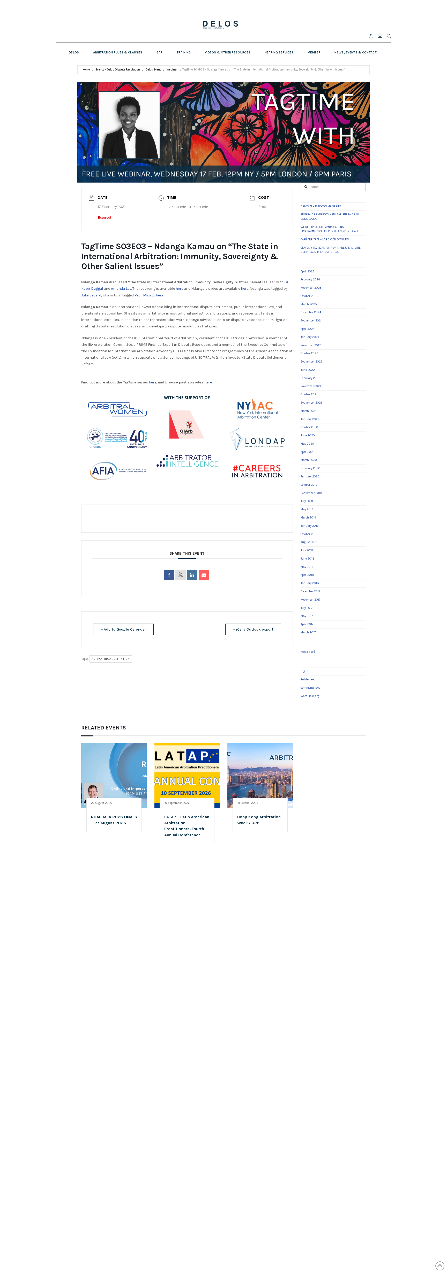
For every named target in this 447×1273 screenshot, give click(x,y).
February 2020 (310, 468)
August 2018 (309, 542)
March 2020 (309, 460)
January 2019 (310, 526)
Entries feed (308, 679)
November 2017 (310, 599)
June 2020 (308, 435)
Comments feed (311, 687)
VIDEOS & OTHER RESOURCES (227, 52)
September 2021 (311, 402)
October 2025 (309, 296)
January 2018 (310, 583)
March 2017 (308, 632)
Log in (304, 671)
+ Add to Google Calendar (123, 629)
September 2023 (312, 361)
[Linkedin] (192, 575)
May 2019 (307, 509)
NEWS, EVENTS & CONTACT (355, 52)
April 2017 (307, 624)
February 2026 (310, 279)
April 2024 (307, 329)
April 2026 (307, 271)
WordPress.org (310, 696)
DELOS (74, 52)
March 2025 (309, 304)
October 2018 (309, 534)
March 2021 (308, 411)
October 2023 (309, 353)
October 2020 (309, 427)
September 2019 (311, 493)
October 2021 (309, 394)
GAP (160, 52)
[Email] (204, 575)
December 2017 (310, 591)
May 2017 (307, 616)
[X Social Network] (180, 575)
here (179, 288)
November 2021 (311, 386)
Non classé (308, 652)
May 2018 (307, 567)
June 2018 (307, 558)
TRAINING (184, 52)
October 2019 (309, 484)
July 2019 (307, 501)
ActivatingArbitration (111, 659)
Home (87, 69)
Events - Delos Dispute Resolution (117, 69)
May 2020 (307, 443)
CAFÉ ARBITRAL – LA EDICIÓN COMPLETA (325, 239)
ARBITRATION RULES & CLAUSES (117, 52)
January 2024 (310, 337)
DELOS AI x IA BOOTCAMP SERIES (321, 206)
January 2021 (310, 419)
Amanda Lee (121, 288)
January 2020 (310, 476)
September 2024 (311, 320)
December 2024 (311, 312)
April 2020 (308, 452)
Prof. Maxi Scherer (150, 295)
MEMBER (314, 52)
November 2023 (311, 345)
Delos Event (153, 69)
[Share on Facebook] (169, 575)
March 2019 (308, 517)
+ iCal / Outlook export (253, 629)
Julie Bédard (91, 295)
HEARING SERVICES (279, 52)
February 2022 (310, 378)
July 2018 (307, 550)
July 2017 (306, 608)
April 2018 (307, 575)
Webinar (172, 69)
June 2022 (308, 370)
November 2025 (311, 287)
